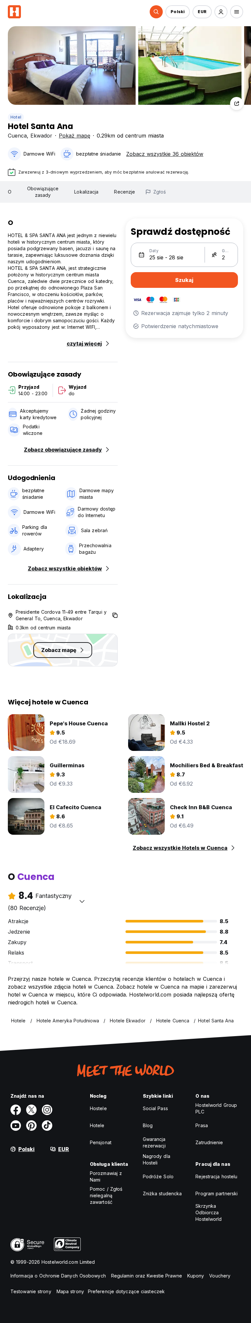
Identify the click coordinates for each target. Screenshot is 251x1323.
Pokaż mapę (74, 135)
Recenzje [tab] (124, 192)
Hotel (15, 117)
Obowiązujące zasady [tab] (43, 192)
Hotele (97, 1125)
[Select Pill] (156, 11)
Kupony (195, 1275)
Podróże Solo (158, 1176)
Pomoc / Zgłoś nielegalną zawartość (106, 1195)
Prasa (201, 1125)
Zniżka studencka (162, 1193)
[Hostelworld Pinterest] (31, 1125)
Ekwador (41, 135)
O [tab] (9, 192)
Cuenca (17, 135)
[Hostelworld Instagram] (47, 1110)
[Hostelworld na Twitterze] (31, 1110)
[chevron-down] (82, 901)
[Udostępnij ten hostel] (236, 103)
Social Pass (155, 1108)
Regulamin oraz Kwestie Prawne (146, 1275)
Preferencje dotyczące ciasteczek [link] (126, 1291)
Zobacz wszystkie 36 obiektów (164, 154)
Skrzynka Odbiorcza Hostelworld (208, 1212)
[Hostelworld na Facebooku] (15, 1110)
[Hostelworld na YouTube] (15, 1125)
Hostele (98, 1108)
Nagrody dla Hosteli (156, 1159)
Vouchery (219, 1275)
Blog (148, 1125)
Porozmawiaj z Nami (106, 1176)
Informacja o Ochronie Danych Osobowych (58, 1275)
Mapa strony (70, 1291)
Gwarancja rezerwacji (154, 1142)
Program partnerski (216, 1193)
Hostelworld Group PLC (216, 1108)
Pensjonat (100, 1142)
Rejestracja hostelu (216, 1176)
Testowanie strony (30, 1291)
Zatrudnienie (209, 1142)
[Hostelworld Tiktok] (47, 1125)
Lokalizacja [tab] (86, 192)
